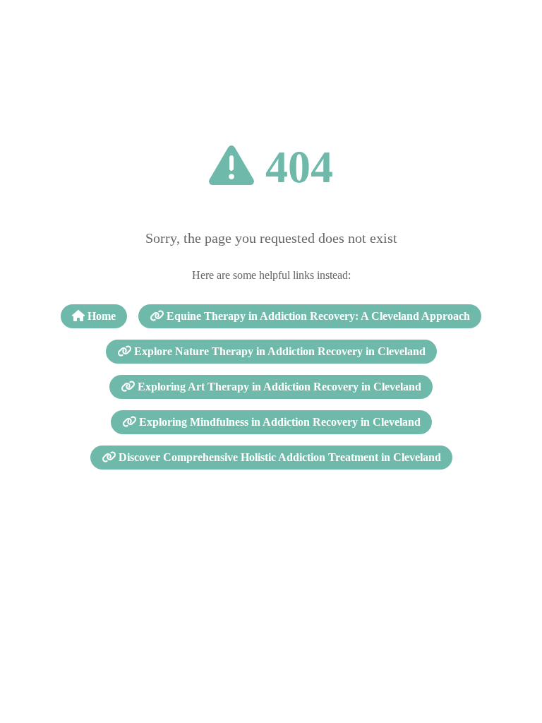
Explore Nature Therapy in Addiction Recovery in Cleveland (278, 351)
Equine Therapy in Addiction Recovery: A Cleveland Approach (317, 316)
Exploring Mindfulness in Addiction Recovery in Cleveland (278, 422)
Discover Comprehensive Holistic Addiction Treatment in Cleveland (278, 457)
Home (100, 316)
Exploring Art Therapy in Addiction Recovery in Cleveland (278, 387)
